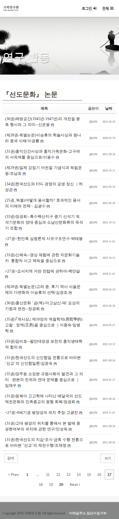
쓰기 (108, 458)
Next (74, 484)
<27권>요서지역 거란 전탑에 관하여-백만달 (42, 271)
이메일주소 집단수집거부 (88, 513)
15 (89, 474)
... (37, 474)
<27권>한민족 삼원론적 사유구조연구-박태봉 (44, 239)
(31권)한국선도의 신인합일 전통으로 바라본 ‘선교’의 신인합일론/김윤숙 (43, 361)
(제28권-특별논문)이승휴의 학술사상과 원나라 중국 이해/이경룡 (43, 138)
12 (58, 474)
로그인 (87, 8)
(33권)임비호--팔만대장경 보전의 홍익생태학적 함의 (43, 344)
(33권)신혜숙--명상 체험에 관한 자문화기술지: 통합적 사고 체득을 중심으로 (42, 258)
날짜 (108, 108)
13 (68, 474)
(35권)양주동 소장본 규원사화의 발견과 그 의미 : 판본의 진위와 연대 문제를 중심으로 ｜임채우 (44, 380)
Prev (14, 474)
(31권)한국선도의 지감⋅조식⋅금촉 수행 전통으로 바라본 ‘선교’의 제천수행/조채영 (44, 442)
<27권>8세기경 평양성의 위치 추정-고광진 (42, 413)
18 (41, 484)
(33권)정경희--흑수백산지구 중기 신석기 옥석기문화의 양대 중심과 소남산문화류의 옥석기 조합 (44, 222)
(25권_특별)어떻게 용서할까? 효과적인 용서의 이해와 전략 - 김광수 (43, 203)
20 (61, 484)
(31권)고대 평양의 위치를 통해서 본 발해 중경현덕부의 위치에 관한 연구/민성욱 (42, 426)
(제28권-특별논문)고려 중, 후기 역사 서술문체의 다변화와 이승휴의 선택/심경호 (43, 290)
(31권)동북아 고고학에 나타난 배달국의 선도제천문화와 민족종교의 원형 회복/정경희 (43, 399)
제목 (44, 108)
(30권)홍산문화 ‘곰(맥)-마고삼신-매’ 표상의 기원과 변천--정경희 (42, 306)
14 (79, 474)
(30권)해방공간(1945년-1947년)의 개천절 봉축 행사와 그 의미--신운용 (42, 122)
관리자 (93, 121)
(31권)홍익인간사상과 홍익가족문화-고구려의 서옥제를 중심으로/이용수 (42, 154)
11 (48, 474)
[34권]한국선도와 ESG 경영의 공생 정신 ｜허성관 (44, 187)
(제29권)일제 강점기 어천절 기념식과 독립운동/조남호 (43, 171)
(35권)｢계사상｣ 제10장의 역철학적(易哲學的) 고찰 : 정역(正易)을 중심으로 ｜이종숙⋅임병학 (43, 325)
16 (99, 474)
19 (51, 484)
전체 (105, 8)
